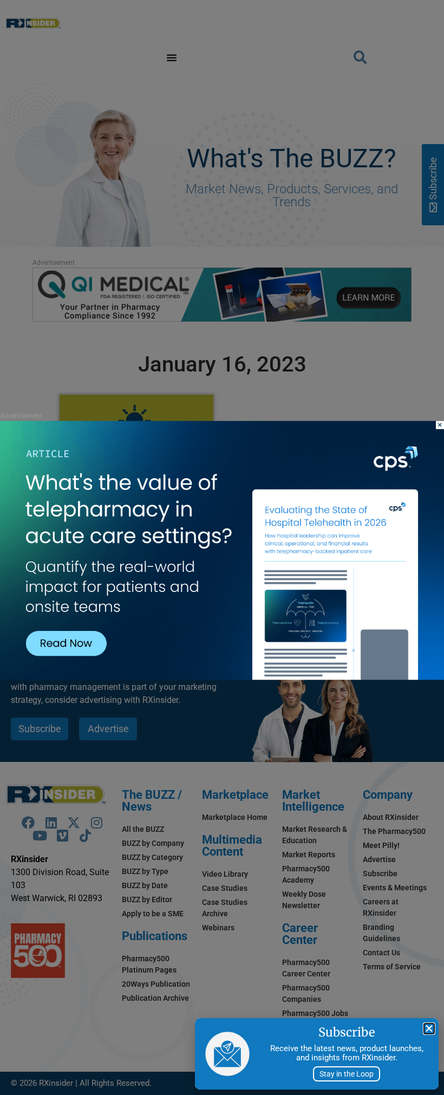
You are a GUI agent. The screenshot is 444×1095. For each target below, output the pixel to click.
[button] (429, 1028)
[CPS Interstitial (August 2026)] (222, 677)
